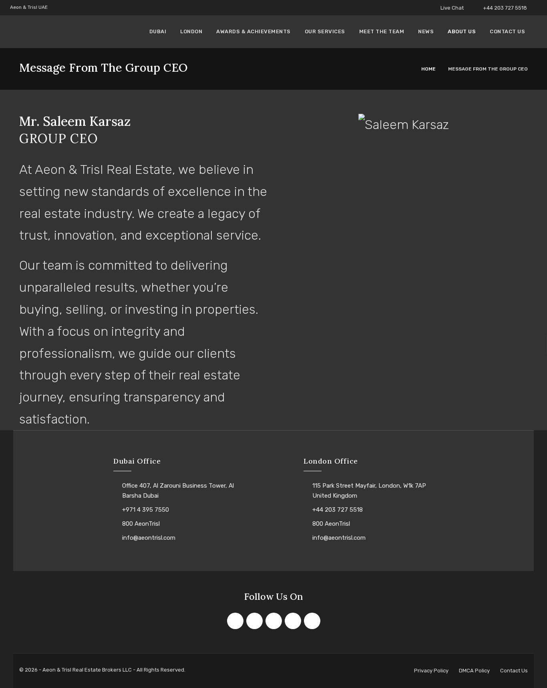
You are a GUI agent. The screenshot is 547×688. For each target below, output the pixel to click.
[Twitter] (254, 621)
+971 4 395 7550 (145, 509)
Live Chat (451, 8)
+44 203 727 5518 (505, 8)
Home (428, 69)
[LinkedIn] (293, 621)
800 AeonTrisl (141, 523)
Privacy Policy (431, 671)
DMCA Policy (474, 671)
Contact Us (514, 671)
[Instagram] (273, 621)
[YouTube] (312, 621)
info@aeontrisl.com (148, 537)
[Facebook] (235, 621)
